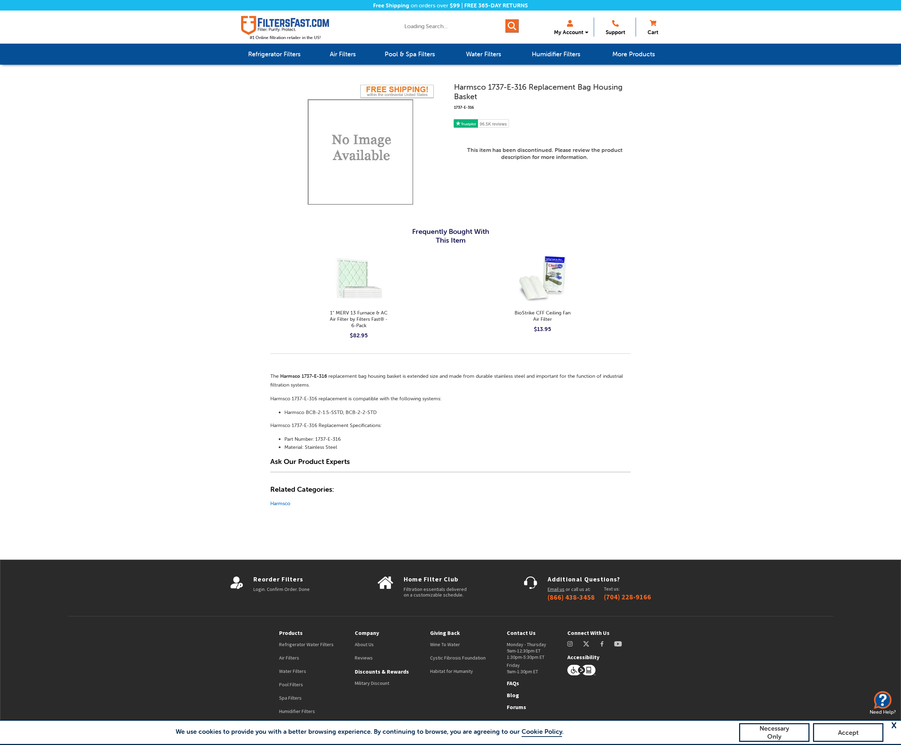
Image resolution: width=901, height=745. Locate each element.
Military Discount (372, 683)
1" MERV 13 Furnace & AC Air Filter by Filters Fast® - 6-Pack (359, 319)
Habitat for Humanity (451, 671)
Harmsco (280, 503)
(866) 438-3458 (571, 597)
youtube (618, 644)
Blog (513, 695)
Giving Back (445, 632)
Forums (516, 707)
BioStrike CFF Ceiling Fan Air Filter (543, 316)
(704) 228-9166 (627, 596)
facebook (602, 644)
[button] (894, 725)
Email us (556, 589)
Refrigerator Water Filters (306, 644)
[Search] (512, 26)
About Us (364, 644)
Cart (653, 32)
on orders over (416, 5)
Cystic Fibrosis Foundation (458, 658)
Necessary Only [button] (774, 732)
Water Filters (292, 671)
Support (615, 32)
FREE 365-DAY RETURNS (496, 5)
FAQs (513, 683)
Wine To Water (445, 644)
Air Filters (289, 658)
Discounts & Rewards (382, 671)
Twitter (586, 644)
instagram (570, 644)
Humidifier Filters (297, 711)
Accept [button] (848, 732)
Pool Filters (291, 684)
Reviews (364, 658)
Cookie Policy (542, 731)
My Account (568, 32)
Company (367, 632)
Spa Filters (290, 698)
